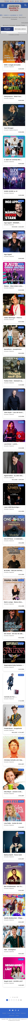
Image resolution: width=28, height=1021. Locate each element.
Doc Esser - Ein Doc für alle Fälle (13, 634)
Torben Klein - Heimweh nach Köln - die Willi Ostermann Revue (14, 381)
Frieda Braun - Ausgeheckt (13, 728)
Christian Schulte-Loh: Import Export (14, 760)
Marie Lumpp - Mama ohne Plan (13, 602)
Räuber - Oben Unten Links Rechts (13, 286)
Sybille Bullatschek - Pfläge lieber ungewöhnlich (13, 918)
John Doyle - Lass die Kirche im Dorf (13, 412)
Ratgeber (4, 1013)
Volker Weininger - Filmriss (13, 317)
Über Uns (18, 1013)
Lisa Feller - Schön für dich (13, 823)
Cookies (17, 1015)
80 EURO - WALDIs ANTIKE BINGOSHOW (13, 570)
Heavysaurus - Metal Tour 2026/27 (12, 96)
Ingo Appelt (8, 254)
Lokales (13, 1013)
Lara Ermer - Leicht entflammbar (10, 444)
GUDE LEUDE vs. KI (10, 191)
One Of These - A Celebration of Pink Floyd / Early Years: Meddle (13, 539)
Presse (8, 1013)
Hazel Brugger (9, 128)
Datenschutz (11, 1015)
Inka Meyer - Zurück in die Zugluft (12, 792)
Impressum (23, 1013)
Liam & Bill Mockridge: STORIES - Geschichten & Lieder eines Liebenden (12, 507)
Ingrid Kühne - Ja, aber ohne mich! (13, 476)
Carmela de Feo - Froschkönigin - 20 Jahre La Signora (13, 697)
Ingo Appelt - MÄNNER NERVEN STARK (11, 223)
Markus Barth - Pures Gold (13, 855)
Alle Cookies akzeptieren (7, 29)
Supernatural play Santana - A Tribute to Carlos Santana (14, 665)
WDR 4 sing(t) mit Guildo (12, 65)
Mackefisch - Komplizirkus (13, 349)
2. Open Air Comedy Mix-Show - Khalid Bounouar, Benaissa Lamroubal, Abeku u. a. (13, 160)
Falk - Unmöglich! (10, 949)
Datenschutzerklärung (22, 32)
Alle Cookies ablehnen (20, 29)
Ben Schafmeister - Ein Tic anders (13, 886)
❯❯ (21, 1000)
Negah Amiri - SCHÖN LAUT (13, 981)
